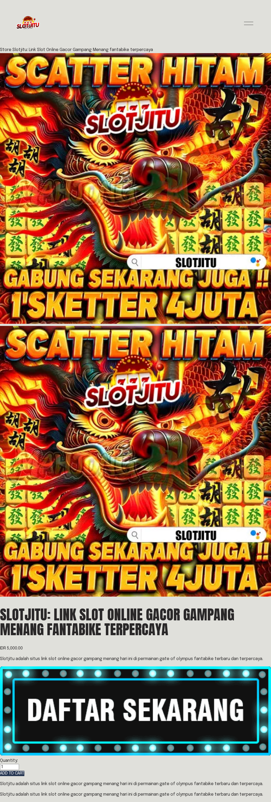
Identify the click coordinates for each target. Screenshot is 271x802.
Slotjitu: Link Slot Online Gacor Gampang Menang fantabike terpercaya (82, 50)
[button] (12, 773)
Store (5, 50)
